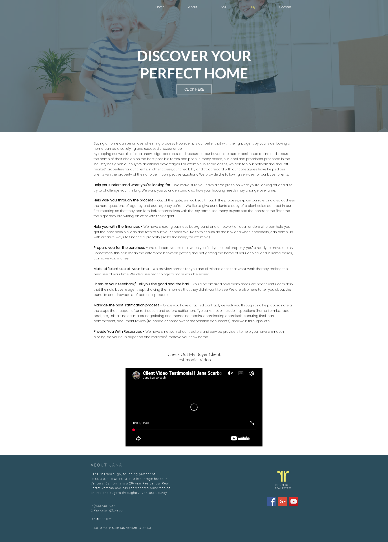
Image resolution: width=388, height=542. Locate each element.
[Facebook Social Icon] (271, 501)
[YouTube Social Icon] (293, 501)
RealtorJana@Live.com (109, 510)
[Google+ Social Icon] (282, 501)
